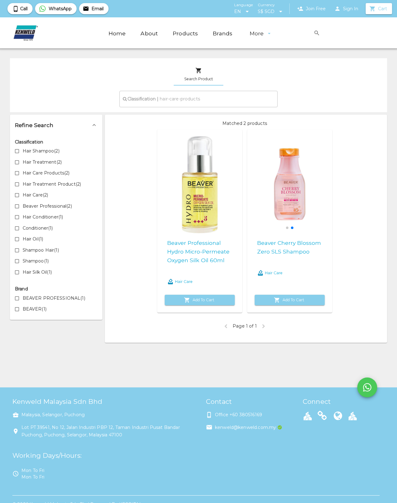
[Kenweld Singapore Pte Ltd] (322, 416)
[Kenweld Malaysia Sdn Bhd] (338, 416)
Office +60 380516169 (238, 414)
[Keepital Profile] (308, 415)
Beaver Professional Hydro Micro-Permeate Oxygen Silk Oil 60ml (198, 251)
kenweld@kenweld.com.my (245, 427)
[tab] (198, 74)
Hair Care (184, 281)
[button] (56, 125)
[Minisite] (353, 415)
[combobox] (198, 98)
